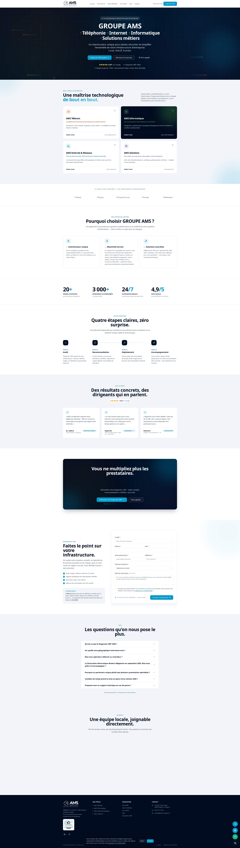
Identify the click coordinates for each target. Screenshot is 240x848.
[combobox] (144, 568)
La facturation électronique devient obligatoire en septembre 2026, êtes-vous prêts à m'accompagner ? (117, 664)
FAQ (131, 4)
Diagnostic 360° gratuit (98, 58)
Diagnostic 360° (170, 4)
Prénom (118, 546)
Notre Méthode (112, 4)
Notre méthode (127, 808)
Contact (137, 4)
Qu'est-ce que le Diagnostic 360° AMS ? (101, 644)
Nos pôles (125, 805)
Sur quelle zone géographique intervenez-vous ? (105, 650)
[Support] (235, 830)
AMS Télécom (98, 805)
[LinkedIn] (64, 834)
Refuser (142, 841)
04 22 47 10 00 (157, 4)
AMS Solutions (98, 814)
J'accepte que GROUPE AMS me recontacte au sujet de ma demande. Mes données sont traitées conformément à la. (145, 590)
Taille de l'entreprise (122, 564)
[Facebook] (69, 834)
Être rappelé (145, 58)
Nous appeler (136, 500)
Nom (147, 546)
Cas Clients (123, 4)
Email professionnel (121, 555)
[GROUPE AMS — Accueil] (69, 3)
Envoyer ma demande (160, 597)
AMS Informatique (100, 808)
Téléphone (149, 555)
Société (117, 537)
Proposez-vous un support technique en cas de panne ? (108, 685)
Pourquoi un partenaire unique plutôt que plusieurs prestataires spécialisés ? (117, 672)
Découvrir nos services (124, 58)
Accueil (92, 4)
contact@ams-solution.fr (162, 813)
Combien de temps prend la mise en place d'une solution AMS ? (111, 679)
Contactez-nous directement (126, 692)
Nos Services (101, 4)
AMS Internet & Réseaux (101, 811)
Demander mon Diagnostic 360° (110, 500)
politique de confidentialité (143, 591)
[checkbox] (116, 589)
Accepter (150, 841)
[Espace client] (235, 824)
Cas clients (125, 810)
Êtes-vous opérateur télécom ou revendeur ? (103, 657)
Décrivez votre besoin (125, 573)
